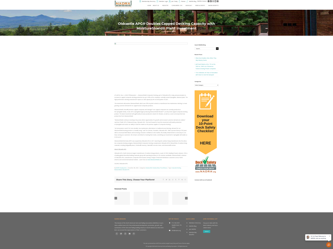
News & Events (200, 5)
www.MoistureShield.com (155, 159)
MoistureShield (118, 169)
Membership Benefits (193, 233)
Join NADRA (192, 229)
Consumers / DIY (177, 5)
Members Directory (195, 223)
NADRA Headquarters (121, 168)
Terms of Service (182, 243)
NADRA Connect (202, 1)
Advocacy (189, 5)
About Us (156, 5)
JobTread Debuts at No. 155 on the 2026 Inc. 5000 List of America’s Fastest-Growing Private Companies (206, 66)
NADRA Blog (192, 226)
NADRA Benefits (213, 5)
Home (149, 5)
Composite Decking (176, 168)
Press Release (163, 168)
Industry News (156, 168)
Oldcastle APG (125, 169)
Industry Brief (149, 168)
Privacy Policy (172, 243)
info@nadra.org (176, 230)
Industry (165, 5)
